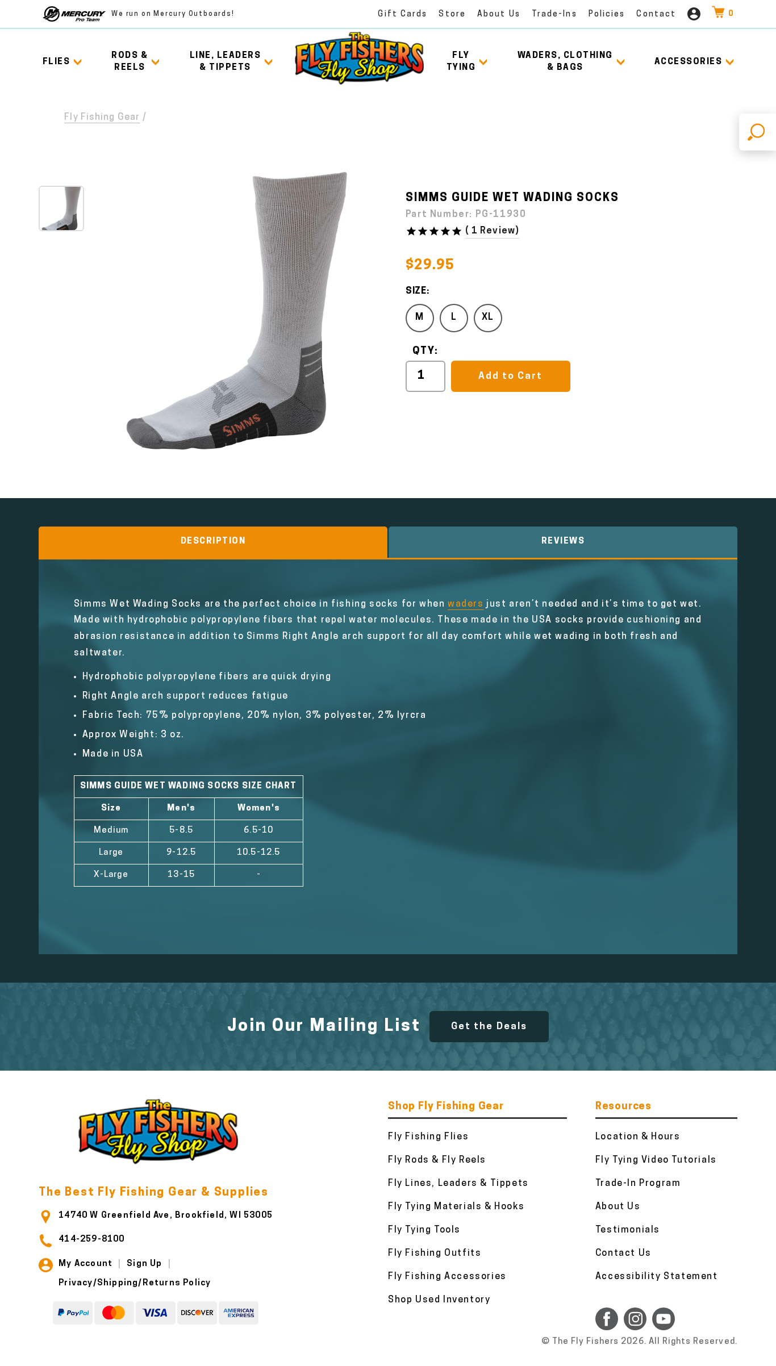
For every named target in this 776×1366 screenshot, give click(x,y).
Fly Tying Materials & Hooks (456, 1207)
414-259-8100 (91, 1239)
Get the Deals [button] (489, 1026)
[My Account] (693, 13)
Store (452, 14)
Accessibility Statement (656, 1276)
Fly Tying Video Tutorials (656, 1160)
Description (213, 541)
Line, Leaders (225, 62)
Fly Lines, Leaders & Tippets (458, 1183)
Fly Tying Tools (424, 1230)
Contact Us (623, 1253)
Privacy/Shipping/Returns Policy (135, 1283)
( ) (492, 231)
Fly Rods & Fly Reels (437, 1160)
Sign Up (144, 1264)
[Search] (757, 132)
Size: (417, 291)
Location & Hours (638, 1137)
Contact (656, 14)
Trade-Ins (554, 14)
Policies (607, 14)
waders (466, 604)
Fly (461, 62)
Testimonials (627, 1230)
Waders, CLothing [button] (565, 62)
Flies (56, 62)
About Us (498, 14)
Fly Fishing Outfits (434, 1253)
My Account (85, 1264)
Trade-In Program (638, 1183)
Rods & (129, 62)
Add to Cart (510, 376)
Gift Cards (402, 14)
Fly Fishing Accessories (447, 1276)
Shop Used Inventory (439, 1300)
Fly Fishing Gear (102, 117)
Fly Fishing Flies (428, 1137)
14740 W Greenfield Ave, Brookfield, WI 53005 (166, 1216)
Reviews (563, 541)
